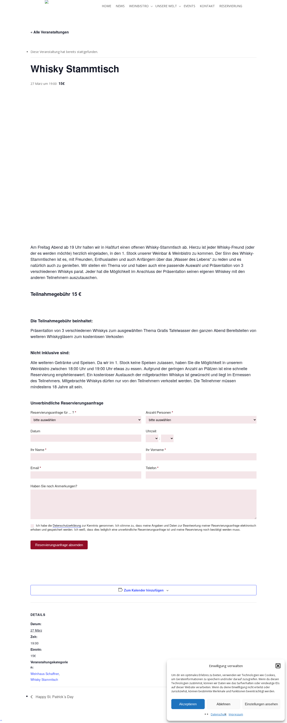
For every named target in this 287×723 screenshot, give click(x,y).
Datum (35, 431)
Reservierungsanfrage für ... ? (53, 412)
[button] (278, 666)
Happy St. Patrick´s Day (54, 696)
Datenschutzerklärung (67, 525)
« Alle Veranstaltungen (49, 32)
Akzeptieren (188, 704)
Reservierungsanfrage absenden (59, 545)
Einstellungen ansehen (261, 704)
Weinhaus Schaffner (44, 673)
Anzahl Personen (159, 412)
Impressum (236, 714)
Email (35, 467)
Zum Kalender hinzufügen (144, 590)
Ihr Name (38, 449)
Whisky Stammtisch (44, 679)
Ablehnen (223, 704)
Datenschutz (218, 714)
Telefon (152, 467)
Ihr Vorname (156, 449)
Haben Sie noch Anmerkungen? (53, 485)
